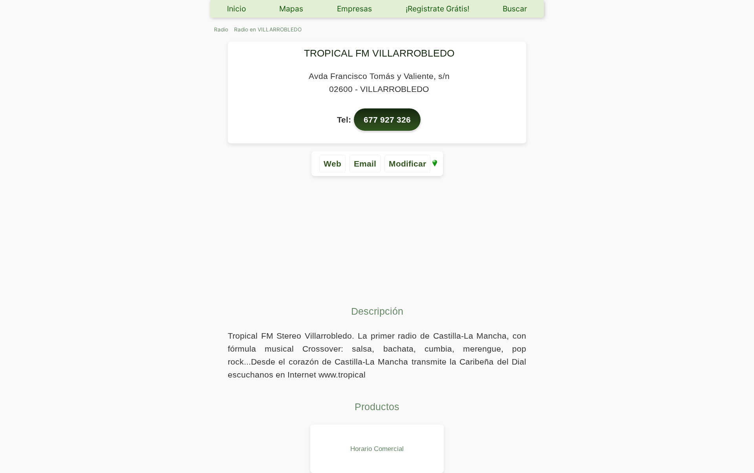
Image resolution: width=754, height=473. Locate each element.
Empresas (354, 8)
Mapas (291, 8)
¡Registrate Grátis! (437, 8)
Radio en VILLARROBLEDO (268, 29)
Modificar (407, 163)
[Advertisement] (377, 239)
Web (332, 163)
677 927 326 (387, 119)
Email (365, 163)
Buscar (515, 8)
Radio (221, 29)
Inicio (236, 8)
